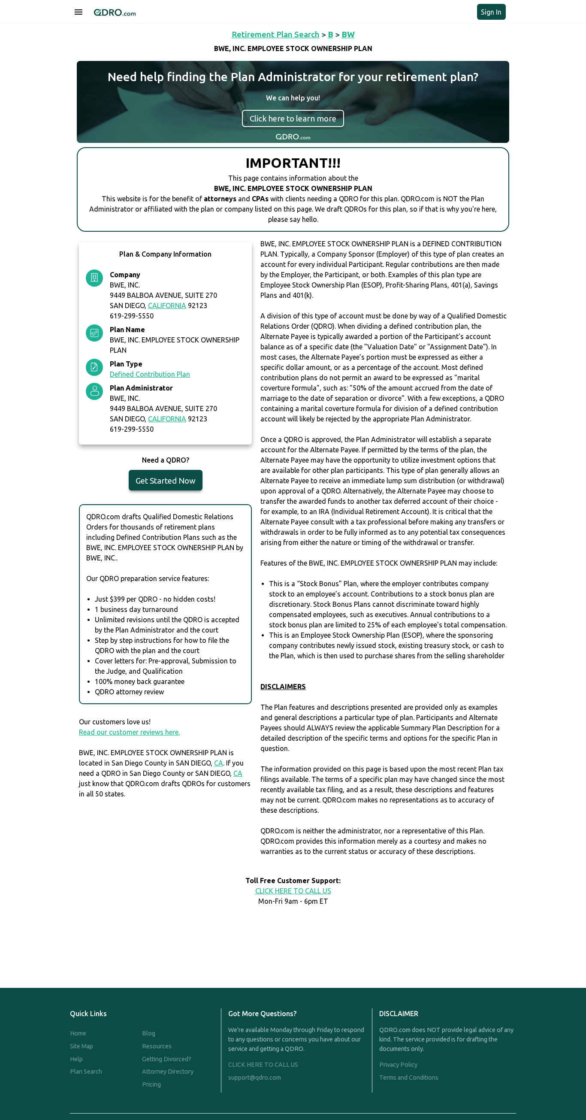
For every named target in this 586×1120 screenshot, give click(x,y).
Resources (157, 1046)
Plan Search (86, 1071)
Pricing (151, 1084)
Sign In (491, 12)
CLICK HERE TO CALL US (293, 891)
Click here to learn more (293, 118)
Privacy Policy (398, 1064)
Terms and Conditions (408, 1077)
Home (78, 1033)
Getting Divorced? (166, 1059)
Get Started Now (166, 480)
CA (218, 763)
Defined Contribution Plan (150, 374)
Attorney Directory (167, 1071)
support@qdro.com (254, 1077)
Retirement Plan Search (276, 34)
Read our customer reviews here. (129, 732)
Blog (148, 1033)
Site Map (81, 1046)
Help (76, 1059)
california (167, 305)
